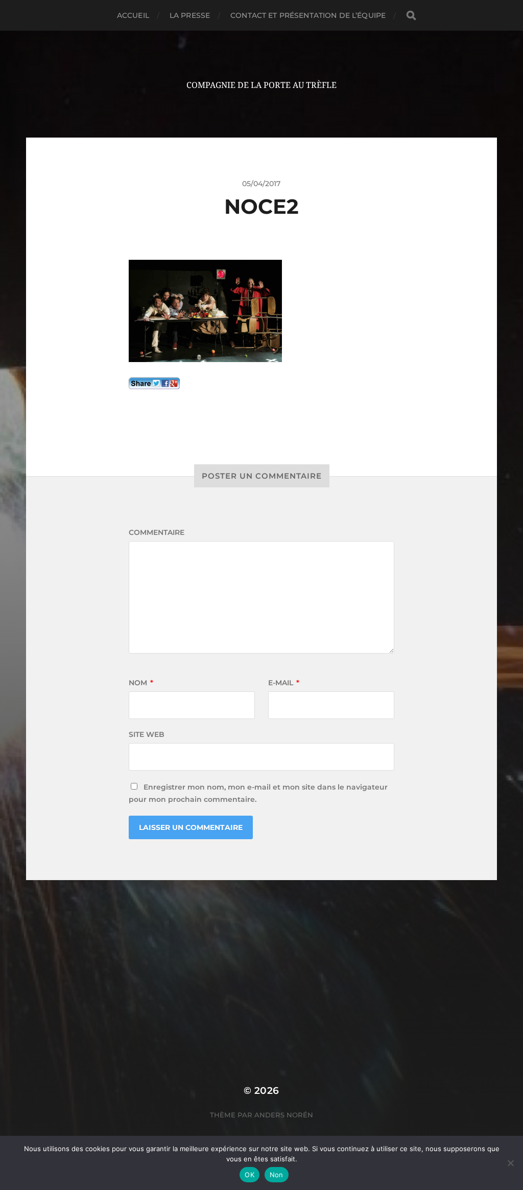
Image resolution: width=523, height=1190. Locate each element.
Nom (141, 682)
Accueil (133, 15)
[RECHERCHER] (411, 15)
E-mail (283, 682)
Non (276, 1175)
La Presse (190, 15)
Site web (146, 734)
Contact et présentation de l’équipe (308, 15)
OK (249, 1175)
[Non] (510, 1163)
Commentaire (156, 532)
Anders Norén (283, 1115)
